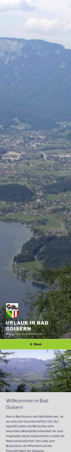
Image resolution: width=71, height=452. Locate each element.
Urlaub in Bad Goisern (27, 326)
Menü (37, 344)
